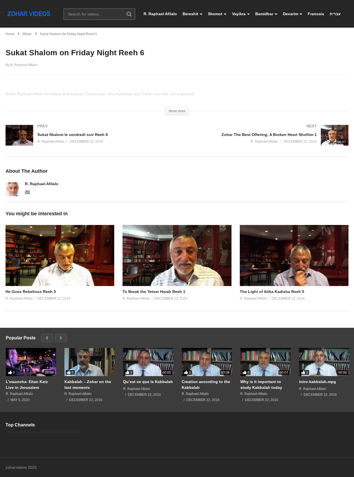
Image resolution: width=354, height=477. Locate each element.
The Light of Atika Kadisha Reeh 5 (272, 291)
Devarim (290, 14)
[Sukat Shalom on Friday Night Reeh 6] (60, 255)
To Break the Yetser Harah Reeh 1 (154, 291)
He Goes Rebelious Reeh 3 (31, 291)
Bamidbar (264, 14)
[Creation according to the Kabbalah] (207, 362)
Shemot (215, 14)
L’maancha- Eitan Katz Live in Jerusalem (27, 384)
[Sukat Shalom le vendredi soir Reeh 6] (88, 141)
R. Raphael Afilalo (160, 14)
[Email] (27, 191)
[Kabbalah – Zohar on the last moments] (89, 362)
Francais (316, 14)
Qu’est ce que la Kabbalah (148, 381)
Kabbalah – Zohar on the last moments (87, 384)
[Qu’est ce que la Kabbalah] (148, 362)
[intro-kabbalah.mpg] (324, 362)
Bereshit (190, 14)
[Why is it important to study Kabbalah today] (265, 362)
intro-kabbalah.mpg (317, 381)
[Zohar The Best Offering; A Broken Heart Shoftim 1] (265, 141)
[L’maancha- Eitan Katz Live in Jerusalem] (31, 362)
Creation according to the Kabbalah (206, 384)
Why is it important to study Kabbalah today (261, 384)
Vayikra (239, 14)
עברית (335, 14)
